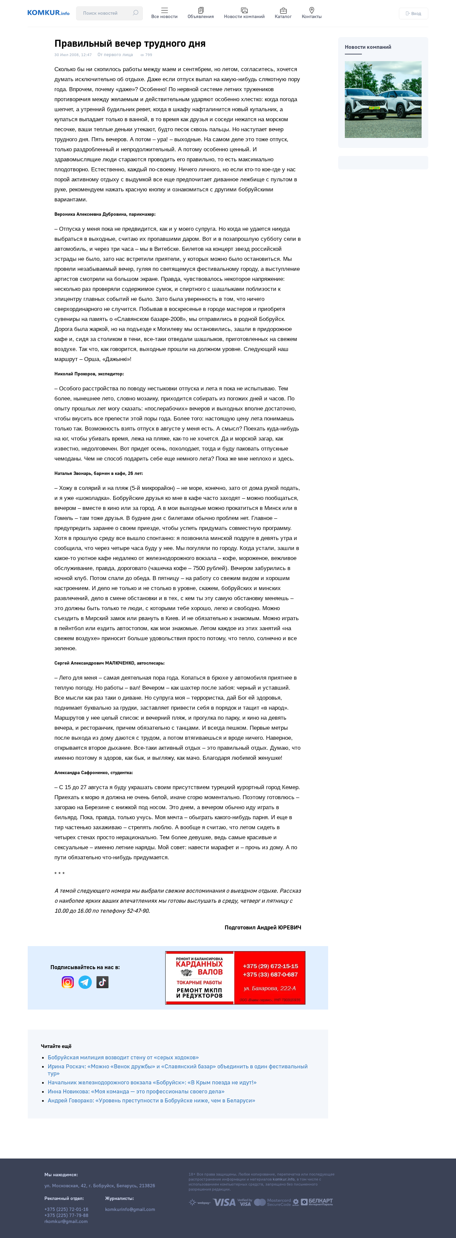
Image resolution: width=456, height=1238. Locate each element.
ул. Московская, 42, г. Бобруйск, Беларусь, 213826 (99, 1186)
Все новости (164, 17)
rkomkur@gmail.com (66, 1222)
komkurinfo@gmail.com (130, 1210)
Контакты (312, 17)
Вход (416, 13)
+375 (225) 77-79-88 (66, 1216)
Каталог (283, 17)
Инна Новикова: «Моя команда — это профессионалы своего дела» (136, 1091)
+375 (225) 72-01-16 (66, 1210)
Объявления (201, 17)
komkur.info (283, 1179)
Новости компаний (244, 17)
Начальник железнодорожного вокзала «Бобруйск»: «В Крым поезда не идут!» (152, 1082)
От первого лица (115, 55)
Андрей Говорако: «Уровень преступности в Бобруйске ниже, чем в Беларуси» (151, 1100)
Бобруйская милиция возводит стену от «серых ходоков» (123, 1057)
